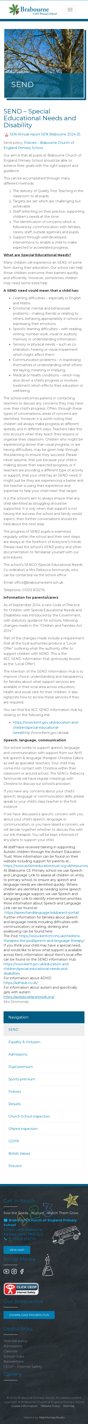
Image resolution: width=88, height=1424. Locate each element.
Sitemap (69, 1406)
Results (14, 1104)
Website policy (15, 1341)
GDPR (13, 1141)
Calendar (11, 1351)
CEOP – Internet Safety (23, 1367)
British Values (19, 1153)
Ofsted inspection (23, 1129)
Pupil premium (20, 1067)
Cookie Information (24, 1406)
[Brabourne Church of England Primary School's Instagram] (14, 1273)
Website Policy (50, 1406)
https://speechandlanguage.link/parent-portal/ (41, 912)
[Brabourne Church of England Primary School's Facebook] (22, 1273)
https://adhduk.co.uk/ (21, 983)
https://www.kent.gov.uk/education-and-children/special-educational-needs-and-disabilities (36, 969)
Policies (14, 1091)
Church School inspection (29, 1116)
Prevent (15, 1166)
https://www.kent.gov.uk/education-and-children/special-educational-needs (46, 727)
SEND (13, 1029)
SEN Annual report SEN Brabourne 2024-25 (45, 134)
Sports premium (21, 1079)
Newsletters (13, 1361)
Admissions (17, 1054)
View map (16, 1250)
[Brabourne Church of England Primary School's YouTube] (6, 1273)
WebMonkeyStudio (52, 1417)
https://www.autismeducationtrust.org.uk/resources (46, 866)
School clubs (14, 1356)
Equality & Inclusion (24, 1042)
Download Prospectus (29, 1315)
